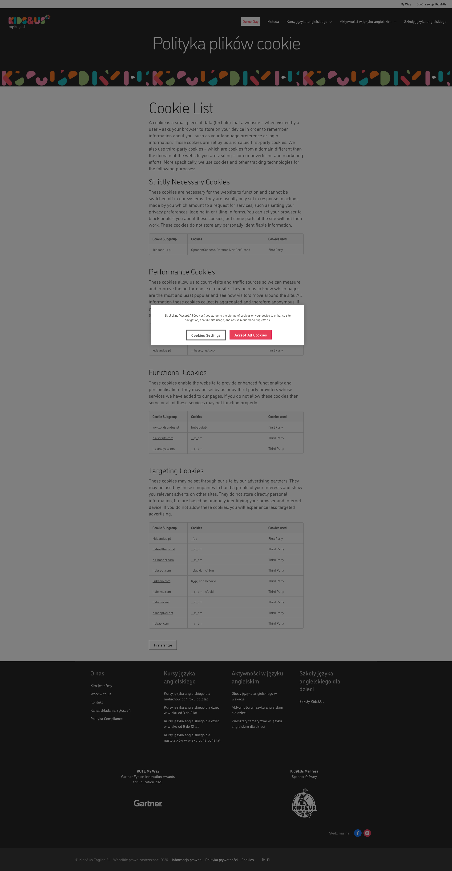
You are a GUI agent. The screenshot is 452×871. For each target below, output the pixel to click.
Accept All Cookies (250, 334)
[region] (227, 325)
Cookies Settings (206, 335)
